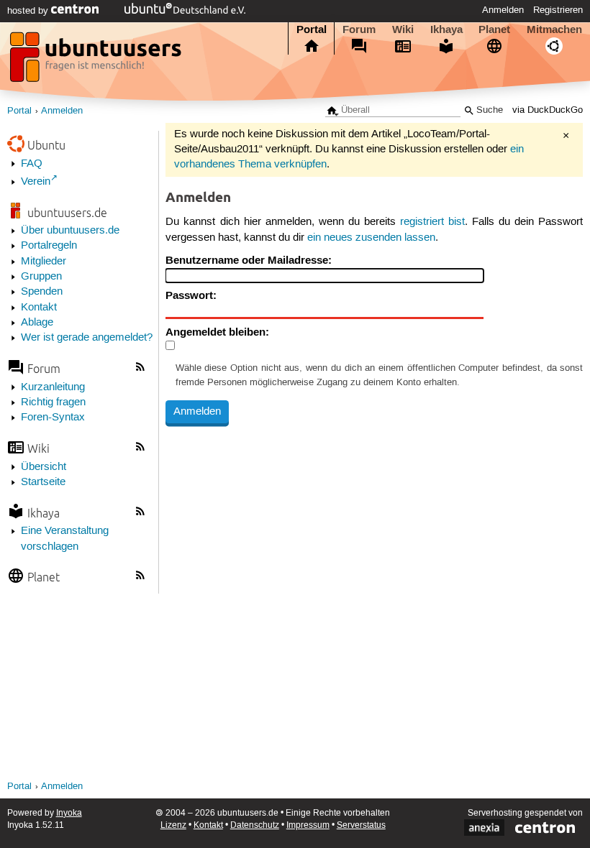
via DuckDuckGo (547, 110)
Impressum (308, 825)
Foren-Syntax (53, 417)
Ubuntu (46, 145)
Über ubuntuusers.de (70, 230)
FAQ (31, 163)
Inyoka (69, 813)
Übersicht (43, 467)
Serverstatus (361, 825)
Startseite (43, 482)
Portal (311, 29)
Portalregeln (49, 245)
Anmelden (503, 10)
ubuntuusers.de (67, 212)
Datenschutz (254, 825)
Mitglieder (43, 261)
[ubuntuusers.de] (97, 61)
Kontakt (39, 307)
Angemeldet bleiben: (217, 332)
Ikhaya (446, 29)
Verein (35, 181)
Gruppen (41, 276)
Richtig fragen (53, 402)
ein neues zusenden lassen (371, 237)
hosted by (29, 11)
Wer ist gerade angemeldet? (87, 337)
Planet (494, 29)
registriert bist (432, 222)
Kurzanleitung (53, 387)
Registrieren (558, 10)
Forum (359, 29)
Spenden (42, 291)
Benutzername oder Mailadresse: (248, 260)
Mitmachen (554, 29)
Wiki (403, 29)
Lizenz (173, 825)
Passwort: (191, 295)
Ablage (37, 322)
